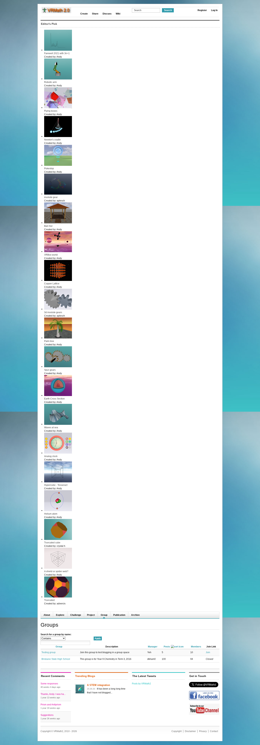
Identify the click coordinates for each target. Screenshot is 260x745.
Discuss (107, 13)
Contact (214, 731)
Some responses (49, 683)
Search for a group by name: (56, 634)
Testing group (48, 652)
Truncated (49, 600)
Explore (60, 615)
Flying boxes (50, 111)
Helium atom (50, 513)
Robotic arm (50, 82)
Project (91, 615)
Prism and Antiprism (51, 704)
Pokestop (49, 168)
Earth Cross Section (54, 398)
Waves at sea (51, 427)
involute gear (51, 197)
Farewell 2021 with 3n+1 (57, 53)
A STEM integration (98, 685)
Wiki (118, 13)
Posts (167, 646)
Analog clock (50, 456)
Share (95, 13)
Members (196, 646)
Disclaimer (190, 731)
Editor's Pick (49, 23)
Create (84, 13)
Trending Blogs (85, 676)
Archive (135, 615)
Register (202, 10)
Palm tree (49, 341)
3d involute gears (53, 312)
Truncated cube (52, 542)
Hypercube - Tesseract (55, 485)
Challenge (75, 615)
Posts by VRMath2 (141, 683)
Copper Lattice (51, 283)
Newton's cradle (52, 139)
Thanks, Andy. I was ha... (53, 694)
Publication (119, 615)
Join (208, 652)
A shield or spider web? (56, 571)
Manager (152, 646)
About (47, 615)
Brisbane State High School (55, 659)
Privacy (203, 731)
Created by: (50, 56)
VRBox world (51, 254)
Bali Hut (48, 226)
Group (104, 615)
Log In (214, 10)
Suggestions (47, 715)
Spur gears (50, 370)
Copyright (176, 731)
